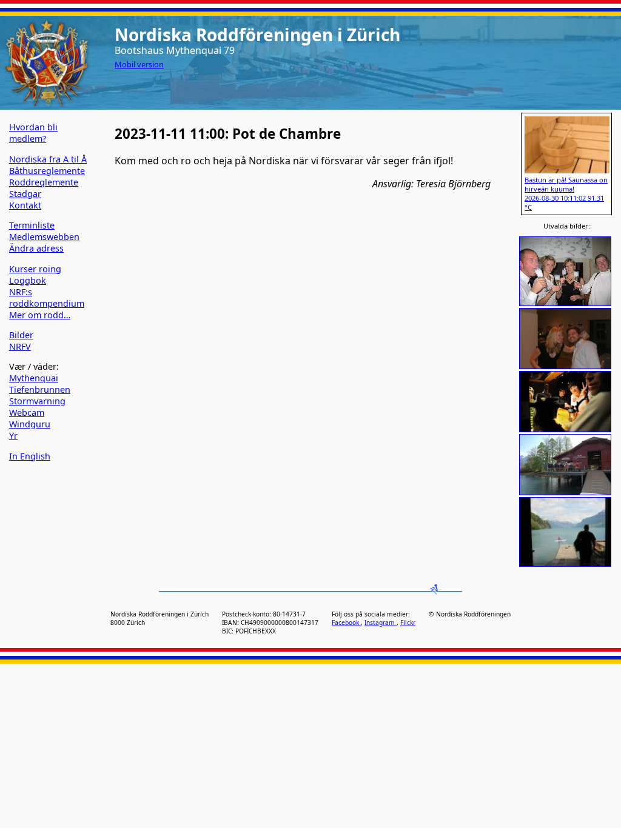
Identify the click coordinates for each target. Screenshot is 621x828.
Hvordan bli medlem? (33, 132)
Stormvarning (37, 401)
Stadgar (25, 193)
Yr (13, 435)
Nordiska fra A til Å (48, 159)
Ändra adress (36, 248)
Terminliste (32, 225)
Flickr (407, 622)
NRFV (20, 346)
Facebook (346, 622)
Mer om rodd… (39, 315)
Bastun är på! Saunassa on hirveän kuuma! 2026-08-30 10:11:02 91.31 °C (566, 193)
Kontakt (25, 205)
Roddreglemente (43, 182)
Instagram (380, 622)
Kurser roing (35, 269)
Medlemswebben (44, 236)
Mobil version (139, 64)
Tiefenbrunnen (39, 389)
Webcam (26, 412)
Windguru (29, 424)
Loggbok (27, 280)
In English (29, 456)
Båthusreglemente (47, 170)
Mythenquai (33, 378)
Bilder (21, 335)
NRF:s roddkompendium (46, 297)
